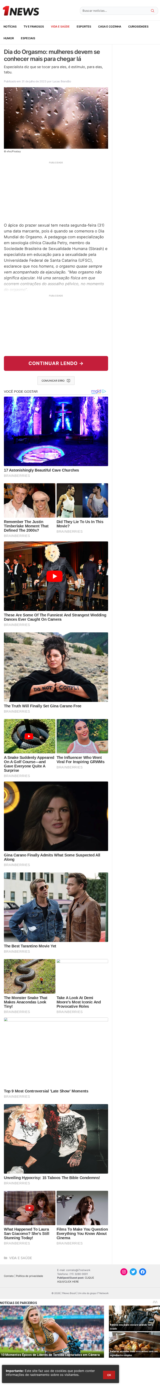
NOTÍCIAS (10, 26)
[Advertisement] (56, 191)
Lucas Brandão (61, 81)
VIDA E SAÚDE (60, 26)
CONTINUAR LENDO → (56, 363)
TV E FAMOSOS (34, 26)
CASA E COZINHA (109, 26)
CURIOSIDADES (138, 26)
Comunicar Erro (53, 380)
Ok (109, 1375)
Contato (9, 1275)
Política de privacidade (29, 1275)
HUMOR (9, 38)
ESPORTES (84, 26)
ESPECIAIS (28, 38)
